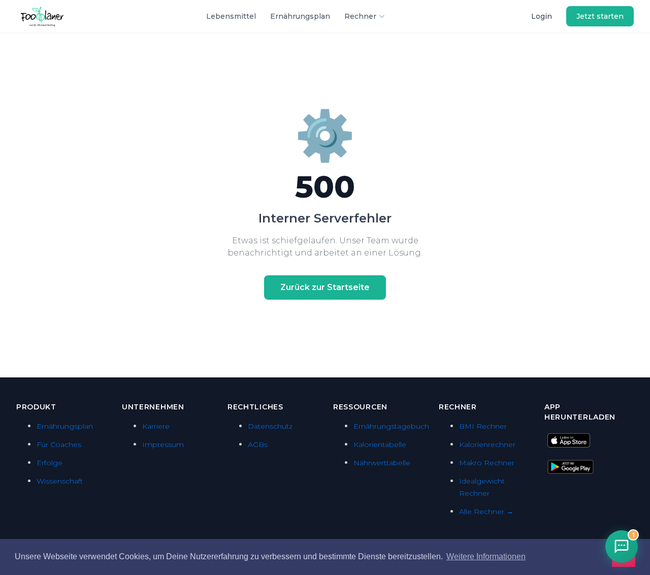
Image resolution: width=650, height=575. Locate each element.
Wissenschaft (60, 481)
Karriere (156, 426)
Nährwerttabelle (381, 462)
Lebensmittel (231, 16)
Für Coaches (59, 444)
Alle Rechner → (486, 511)
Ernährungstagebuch (391, 426)
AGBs (258, 444)
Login (541, 16)
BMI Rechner (483, 426)
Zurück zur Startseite (325, 287)
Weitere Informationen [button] (486, 556)
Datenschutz (270, 426)
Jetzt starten (600, 16)
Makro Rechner (486, 462)
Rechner (360, 16)
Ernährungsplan (300, 16)
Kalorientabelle (379, 444)
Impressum (163, 444)
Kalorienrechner (487, 444)
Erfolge (49, 462)
